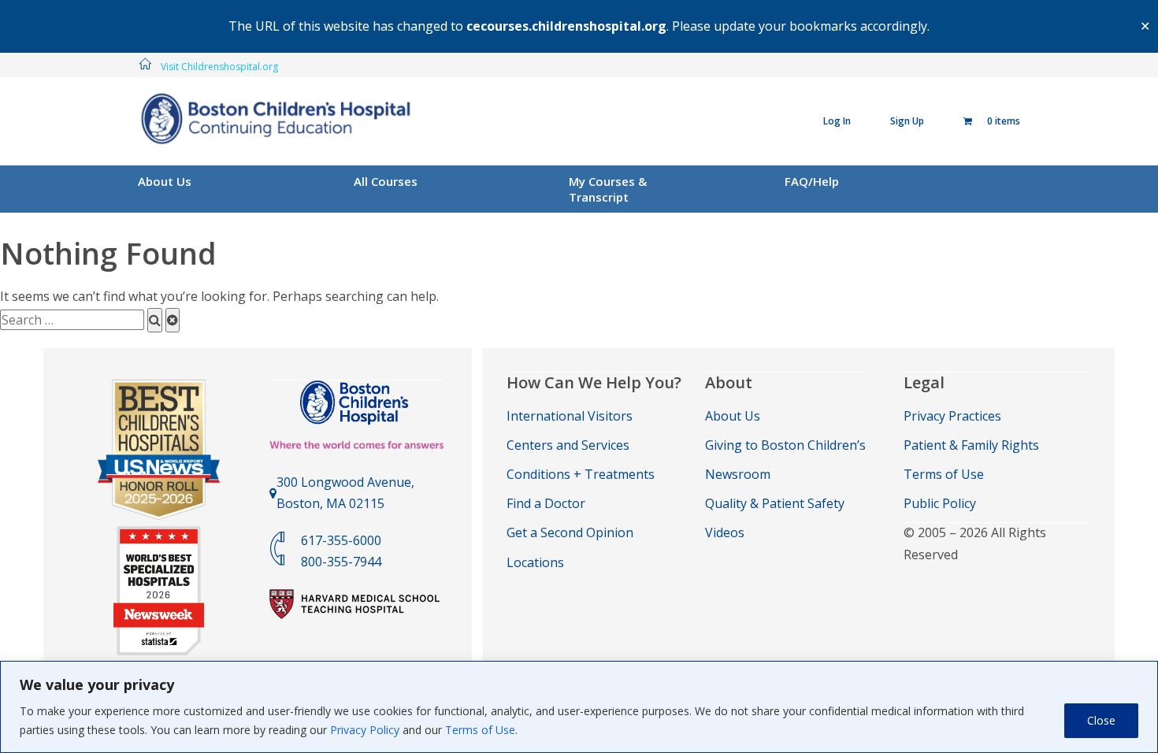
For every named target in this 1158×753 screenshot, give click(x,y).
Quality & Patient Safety (774, 503)
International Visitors (570, 416)
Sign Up (907, 121)
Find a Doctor (546, 503)
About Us (164, 181)
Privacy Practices (952, 416)
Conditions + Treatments (581, 474)
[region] (579, 707)
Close (1101, 720)
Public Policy (940, 503)
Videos (724, 532)
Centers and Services (568, 445)
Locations (535, 562)
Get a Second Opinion (570, 532)
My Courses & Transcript (608, 189)
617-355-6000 (341, 540)
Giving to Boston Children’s (785, 445)
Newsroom (737, 474)
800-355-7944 (341, 561)
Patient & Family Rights (971, 445)
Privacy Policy (364, 729)
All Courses (386, 181)
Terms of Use (480, 729)
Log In (837, 121)
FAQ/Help (812, 181)
